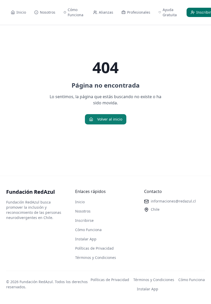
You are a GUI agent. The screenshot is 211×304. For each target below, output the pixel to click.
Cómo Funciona (88, 229)
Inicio (80, 201)
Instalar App (85, 239)
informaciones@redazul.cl (173, 201)
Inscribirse (84, 220)
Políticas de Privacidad (94, 248)
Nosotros (83, 211)
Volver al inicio (109, 119)
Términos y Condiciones (95, 257)
